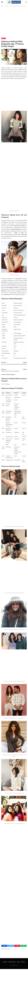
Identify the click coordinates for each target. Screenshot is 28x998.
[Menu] (2, 2)
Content (3, 38)
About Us (5, 961)
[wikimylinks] (14, 2)
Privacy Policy (12, 961)
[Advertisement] (14, 23)
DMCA (18, 961)
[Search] (26, 2)
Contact (23, 961)
